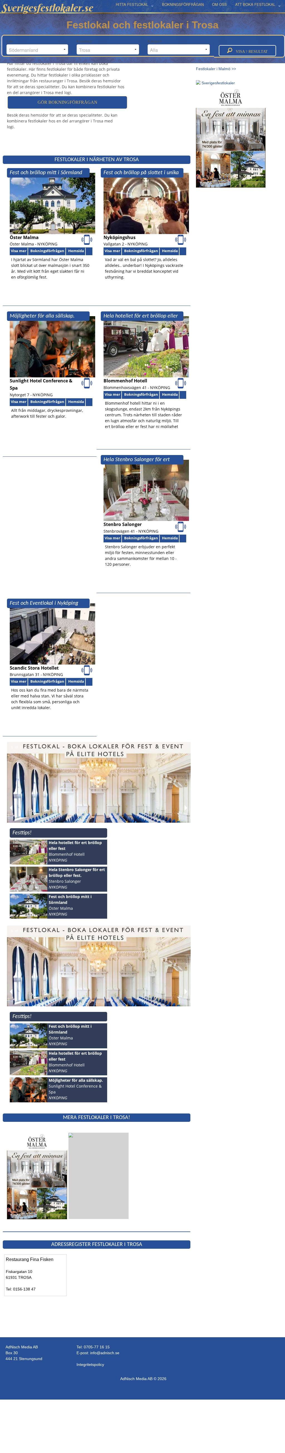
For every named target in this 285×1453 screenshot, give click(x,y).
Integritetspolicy (90, 1364)
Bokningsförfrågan (47, 250)
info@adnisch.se (104, 1353)
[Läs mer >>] (37, 1175)
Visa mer (18, 250)
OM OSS (219, 4)
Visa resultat (250, 52)
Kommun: (85, 41)
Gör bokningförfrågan (67, 102)
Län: (10, 41)
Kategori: (155, 41)
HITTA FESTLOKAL (132, 4)
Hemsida (76, 250)
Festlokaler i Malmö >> (216, 69)
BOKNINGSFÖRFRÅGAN (183, 4)
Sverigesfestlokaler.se (47, 8)
